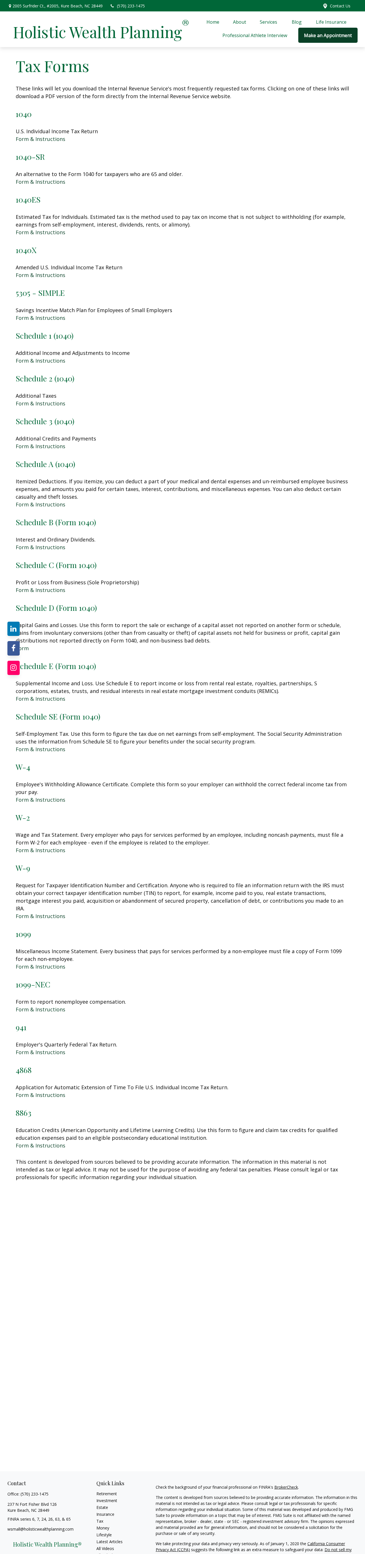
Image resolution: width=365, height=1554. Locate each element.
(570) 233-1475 (131, 6)
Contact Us (340, 6)
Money (102, 1528)
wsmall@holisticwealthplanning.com (40, 1529)
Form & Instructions (40, 139)
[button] (213, 22)
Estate (102, 1507)
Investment (106, 1500)
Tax (99, 1521)
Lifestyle (104, 1534)
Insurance (105, 1514)
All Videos (105, 1548)
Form (22, 648)
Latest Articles (109, 1541)
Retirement (106, 1493)
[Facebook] (13, 648)
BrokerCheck (286, 1487)
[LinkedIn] (13, 629)
